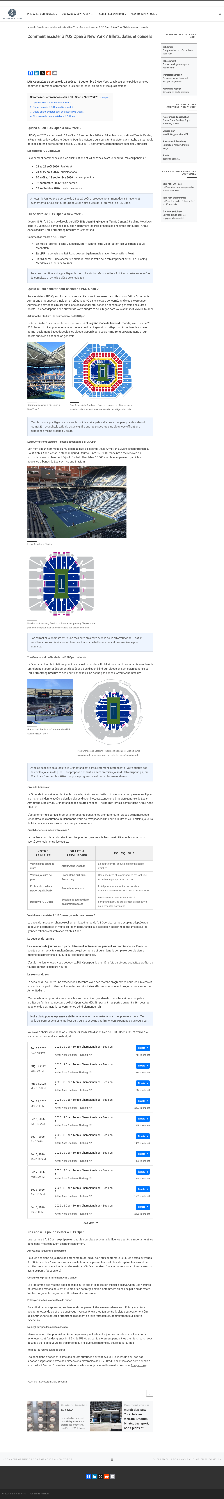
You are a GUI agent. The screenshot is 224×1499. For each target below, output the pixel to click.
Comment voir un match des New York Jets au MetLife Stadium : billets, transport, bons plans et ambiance (137, 1418)
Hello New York (18, 1494)
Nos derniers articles (47, 27)
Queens (67, 139)
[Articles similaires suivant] (149, 1393)
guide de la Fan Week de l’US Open (109, 202)
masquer (104, 97)
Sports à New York (68, 27)
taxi (42, 259)
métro (43, 243)
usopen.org (139, 1365)
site (88, 1284)
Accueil (31, 27)
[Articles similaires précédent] (142, 1393)
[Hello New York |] (12, 13)
